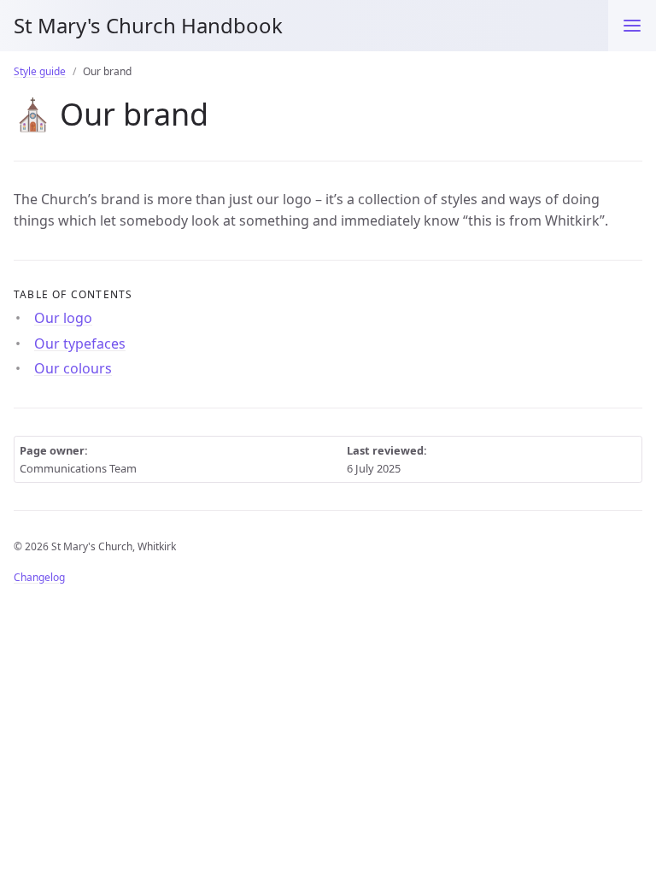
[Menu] (632, 25)
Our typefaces (80, 343)
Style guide (40, 71)
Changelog (39, 577)
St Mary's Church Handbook (148, 25)
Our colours (73, 368)
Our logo (63, 317)
